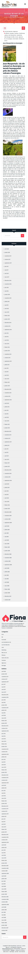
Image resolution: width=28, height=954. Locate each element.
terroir (16, 37)
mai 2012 (6, 413)
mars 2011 (7, 459)
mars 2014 (7, 343)
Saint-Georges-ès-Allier (9, 37)
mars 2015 (7, 312)
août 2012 (7, 403)
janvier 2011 (7, 466)
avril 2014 (7, 340)
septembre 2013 (8, 361)
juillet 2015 (7, 301)
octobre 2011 (7, 438)
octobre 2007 (7, 599)
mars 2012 (7, 420)
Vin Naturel (21, 38)
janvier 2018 (7, 252)
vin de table (15, 38)
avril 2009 (7, 540)
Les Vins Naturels (9, 31)
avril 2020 (7, 249)
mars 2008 (7, 585)
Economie (4, 639)
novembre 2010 (8, 473)
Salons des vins (5, 657)
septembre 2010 (8, 480)
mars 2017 (7, 277)
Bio (2, 637)
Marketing (4, 650)
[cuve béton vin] (14, 112)
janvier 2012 (7, 427)
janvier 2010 (7, 508)
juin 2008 (7, 575)
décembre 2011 (8, 431)
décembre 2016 (8, 280)
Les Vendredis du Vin (6, 642)
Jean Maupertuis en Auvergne (12, 43)
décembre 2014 (8, 322)
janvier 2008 (7, 592)
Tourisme (4, 660)
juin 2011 (6, 448)
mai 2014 (7, 336)
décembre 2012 (8, 389)
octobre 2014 (7, 326)
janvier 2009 (7, 550)
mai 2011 (6, 452)
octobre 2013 (7, 357)
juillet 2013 (7, 364)
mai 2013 (6, 371)
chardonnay (22, 33)
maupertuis (19, 35)
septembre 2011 (8, 441)
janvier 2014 (7, 350)
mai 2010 (6, 494)
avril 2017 (7, 273)
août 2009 (7, 526)
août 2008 (7, 568)
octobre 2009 (7, 519)
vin (5, 38)
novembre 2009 (8, 515)
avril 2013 (7, 375)
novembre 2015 (8, 298)
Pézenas (3, 655)
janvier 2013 (7, 385)
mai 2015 (6, 305)
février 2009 (7, 547)
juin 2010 (7, 491)
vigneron (21, 37)
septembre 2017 (8, 263)
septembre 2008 (8, 564)
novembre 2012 (8, 392)
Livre (3, 647)
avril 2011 (7, 456)
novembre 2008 (8, 557)
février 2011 (7, 463)
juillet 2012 (7, 406)
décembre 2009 (8, 512)
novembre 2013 (8, 354)
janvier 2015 (7, 319)
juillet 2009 (7, 529)
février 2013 (7, 382)
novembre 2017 (8, 256)
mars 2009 (7, 543)
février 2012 (7, 424)
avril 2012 (7, 417)
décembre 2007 (8, 596)
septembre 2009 (8, 522)
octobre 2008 (7, 561)
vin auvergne (9, 38)
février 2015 (7, 315)
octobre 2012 (7, 396)
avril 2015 (7, 308)
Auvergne (12, 33)
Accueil (6, 17)
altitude (7, 33)
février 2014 (7, 347)
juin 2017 (7, 266)
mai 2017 (6, 270)
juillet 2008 (7, 571)
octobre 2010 (7, 477)
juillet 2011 (7, 445)
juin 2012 (6, 410)
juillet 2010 (7, 487)
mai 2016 (6, 291)
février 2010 (7, 505)
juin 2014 (7, 333)
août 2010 (7, 484)
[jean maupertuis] (14, 53)
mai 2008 (7, 578)
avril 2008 (7, 582)
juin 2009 (7, 533)
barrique (16, 33)
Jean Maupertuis (12, 35)
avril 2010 (7, 498)
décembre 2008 (8, 554)
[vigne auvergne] (14, 147)
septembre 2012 (8, 399)
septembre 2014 (8, 329)
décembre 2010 (8, 470)
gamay (6, 35)
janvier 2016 (7, 294)
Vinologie (4, 665)
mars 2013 (7, 378)
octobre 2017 (7, 259)
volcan (5, 40)
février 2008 (7, 589)
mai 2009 (7, 536)
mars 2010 (7, 501)
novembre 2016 (8, 284)
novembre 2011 (8, 434)
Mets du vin (4, 652)
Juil (23, 28)
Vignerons (15, 31)
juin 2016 (7, 287)
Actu (3, 634)
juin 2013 (6, 368)
